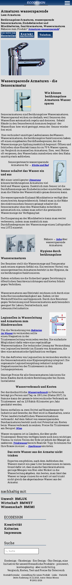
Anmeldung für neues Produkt (35, 575)
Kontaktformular (11, 575)
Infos (59, 239)
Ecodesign (36, 2)
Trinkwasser (20, 442)
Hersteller (8, 34)
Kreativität (13, 524)
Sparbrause (34, 446)
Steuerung (35, 179)
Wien (19, 428)
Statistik (63, 575)
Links (54, 575)
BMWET (26, 503)
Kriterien (11, 529)
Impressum (12, 533)
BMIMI (29, 507)
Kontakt (27, 34)
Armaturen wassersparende (43, 29)
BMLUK (21, 499)
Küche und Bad (40, 165)
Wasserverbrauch (38, 392)
